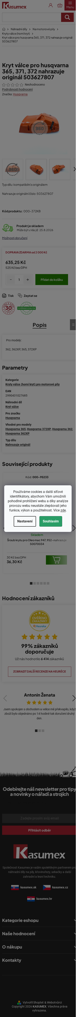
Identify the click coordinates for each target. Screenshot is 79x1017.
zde (63, 510)
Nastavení (24, 521)
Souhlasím (51, 521)
